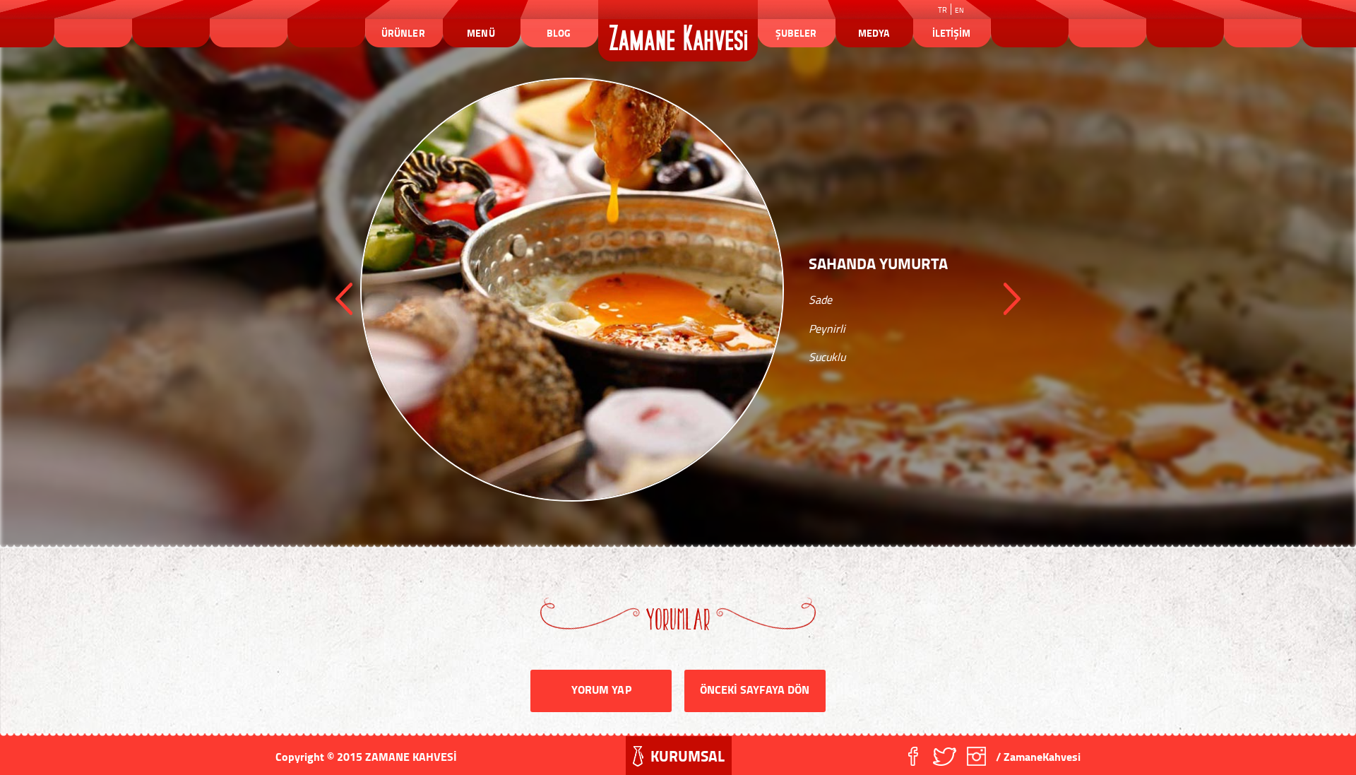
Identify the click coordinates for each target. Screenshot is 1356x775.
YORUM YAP (601, 689)
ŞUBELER (795, 32)
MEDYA (873, 32)
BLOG (559, 32)
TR (942, 10)
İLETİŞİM (951, 32)
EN (959, 10)
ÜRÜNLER (402, 32)
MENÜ (480, 32)
